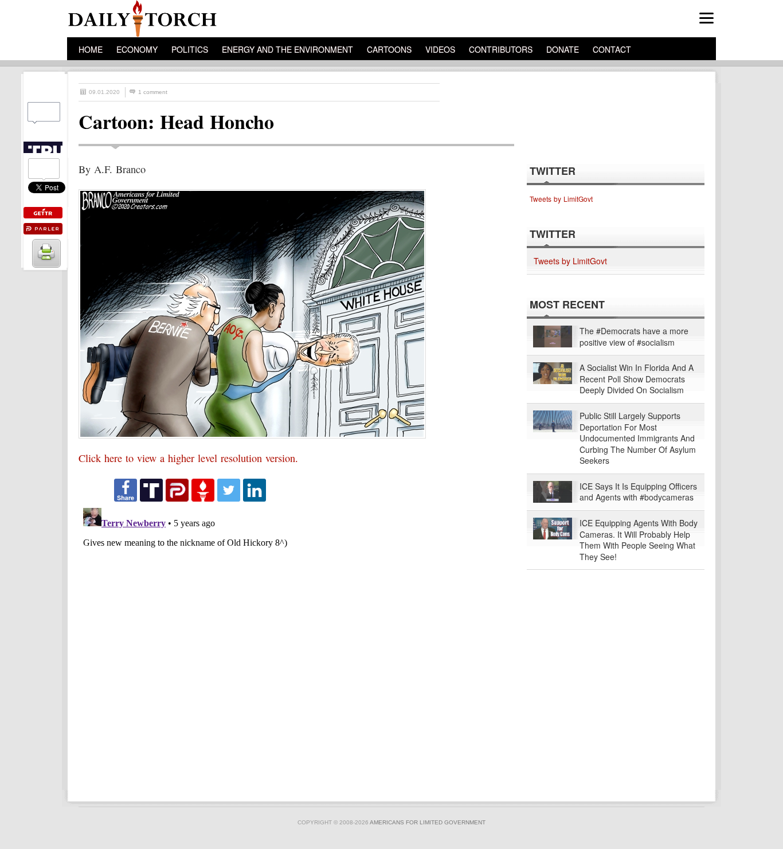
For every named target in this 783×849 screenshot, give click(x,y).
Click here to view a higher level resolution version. (188, 458)
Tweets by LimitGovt (561, 199)
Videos (440, 49)
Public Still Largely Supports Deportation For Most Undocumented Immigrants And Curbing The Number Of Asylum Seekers (638, 438)
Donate (562, 49)
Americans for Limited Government (428, 822)
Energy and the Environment (287, 49)
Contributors (501, 49)
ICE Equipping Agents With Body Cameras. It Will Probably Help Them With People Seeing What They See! (639, 540)
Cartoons (389, 49)
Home (91, 49)
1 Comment (152, 92)
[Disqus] (286, 646)
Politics (189, 49)
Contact (612, 49)
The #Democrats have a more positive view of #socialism (634, 337)
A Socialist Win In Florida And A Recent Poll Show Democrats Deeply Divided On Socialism (637, 379)
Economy (137, 49)
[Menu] (706, 18)
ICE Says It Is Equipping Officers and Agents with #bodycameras (638, 492)
